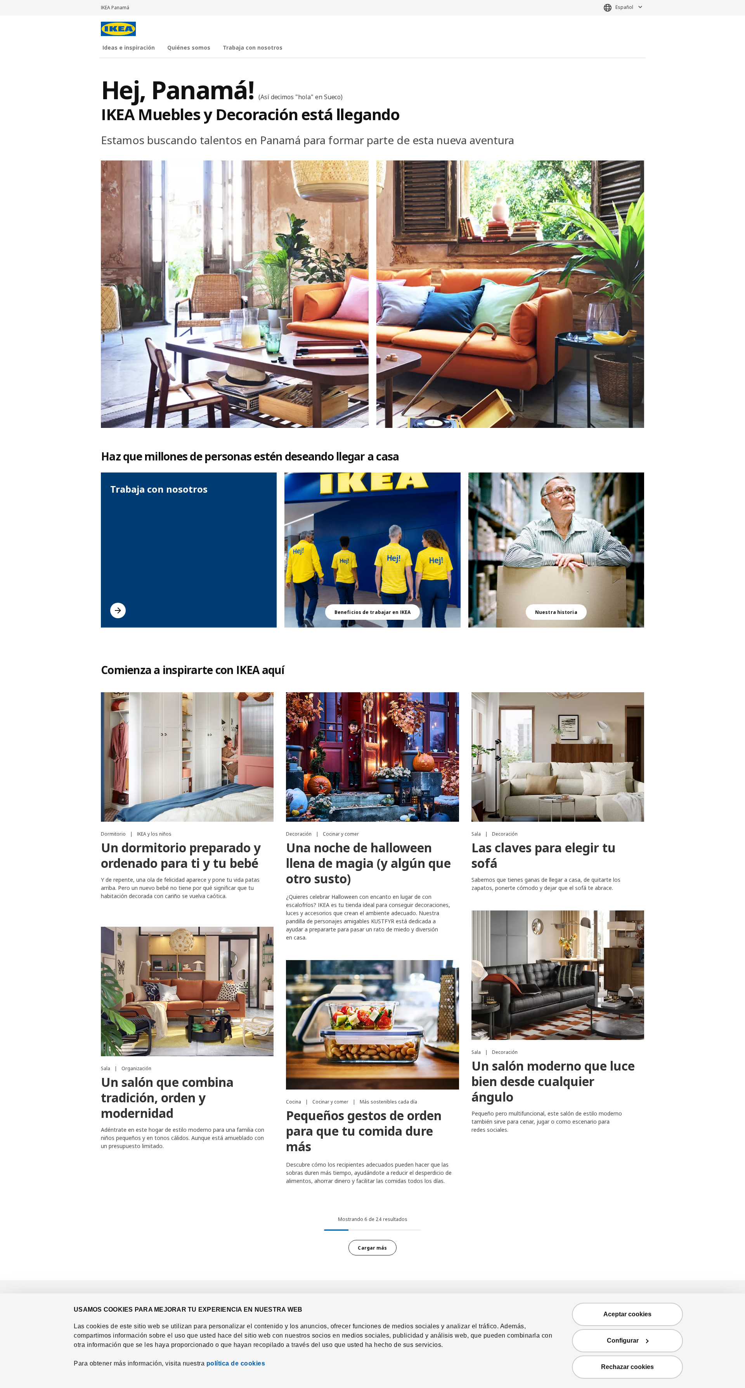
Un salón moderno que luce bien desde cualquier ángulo (553, 1081)
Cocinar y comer (341, 834)
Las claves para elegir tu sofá (543, 855)
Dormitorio (114, 834)
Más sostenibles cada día (388, 1101)
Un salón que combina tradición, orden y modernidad (167, 1097)
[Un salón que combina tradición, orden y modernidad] (187, 991)
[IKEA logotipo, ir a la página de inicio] (118, 29)
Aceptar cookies (627, 1314)
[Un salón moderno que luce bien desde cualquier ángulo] (557, 975)
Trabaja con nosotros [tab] (252, 47)
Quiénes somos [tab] (188, 47)
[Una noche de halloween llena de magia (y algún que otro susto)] (372, 757)
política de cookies (235, 1363)
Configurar (623, 1340)
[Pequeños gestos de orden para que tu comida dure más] (372, 1025)
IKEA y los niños (154, 834)
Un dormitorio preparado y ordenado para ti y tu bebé (181, 855)
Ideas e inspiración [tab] (128, 47)
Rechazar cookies (627, 1367)
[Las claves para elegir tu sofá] (557, 757)
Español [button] (624, 7)
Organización (136, 1068)
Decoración (299, 834)
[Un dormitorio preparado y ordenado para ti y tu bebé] (187, 757)
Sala (476, 834)
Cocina (294, 1101)
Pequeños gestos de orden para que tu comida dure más (364, 1131)
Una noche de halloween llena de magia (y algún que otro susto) (368, 863)
